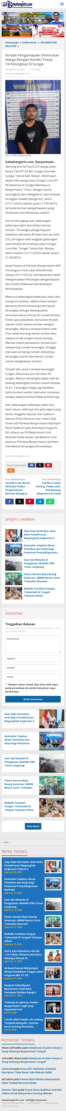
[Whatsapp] (50, 501)
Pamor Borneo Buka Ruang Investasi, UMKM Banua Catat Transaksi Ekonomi (42, 578)
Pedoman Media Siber (13, 1103)
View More (33, 826)
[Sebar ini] (9, 501)
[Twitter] (40, 465)
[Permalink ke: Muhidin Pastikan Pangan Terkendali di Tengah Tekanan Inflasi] (13, 593)
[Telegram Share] (40, 501)
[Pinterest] (48, 465)
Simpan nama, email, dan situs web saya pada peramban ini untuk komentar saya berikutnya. (31, 688)
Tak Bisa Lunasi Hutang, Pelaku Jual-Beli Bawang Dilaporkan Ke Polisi (48, 486)
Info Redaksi (34, 1103)
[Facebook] (31, 465)
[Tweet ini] (19, 501)
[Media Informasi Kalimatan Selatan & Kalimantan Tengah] (17, 4)
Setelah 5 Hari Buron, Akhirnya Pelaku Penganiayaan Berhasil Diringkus (18, 486)
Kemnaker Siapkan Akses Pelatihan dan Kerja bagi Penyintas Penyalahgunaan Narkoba (17, 743)
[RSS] (11, 470)
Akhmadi (7, 1068)
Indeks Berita (51, 1103)
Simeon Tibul (9, 1089)
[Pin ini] (30, 501)
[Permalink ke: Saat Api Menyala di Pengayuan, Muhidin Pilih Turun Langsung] (13, 564)
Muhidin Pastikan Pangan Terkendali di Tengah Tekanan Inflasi (39, 592)
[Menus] (62, 4)
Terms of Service (10, 1106)
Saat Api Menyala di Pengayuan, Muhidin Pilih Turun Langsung (39, 563)
